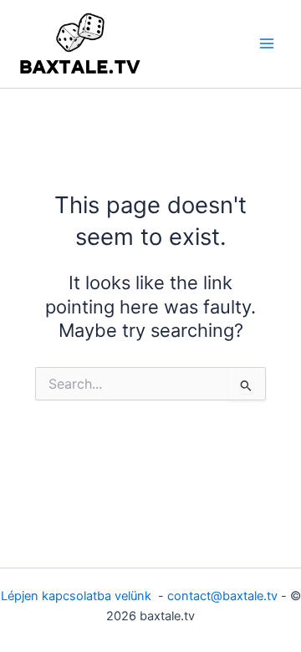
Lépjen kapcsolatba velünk (78, 596)
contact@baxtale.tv (222, 596)
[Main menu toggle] (266, 43)
